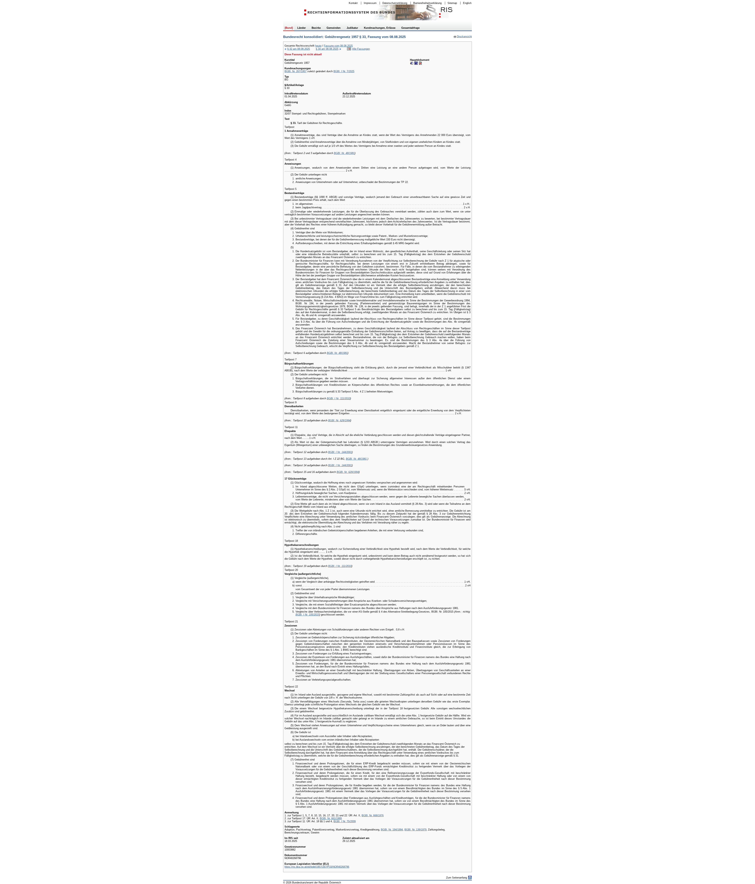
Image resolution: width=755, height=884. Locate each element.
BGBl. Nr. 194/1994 (392, 829)
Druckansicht (462, 36)
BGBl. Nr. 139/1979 (415, 829)
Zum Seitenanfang (456, 877)
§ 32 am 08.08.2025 (298, 48)
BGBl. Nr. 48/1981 (344, 153)
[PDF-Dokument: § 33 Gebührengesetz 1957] (420, 63)
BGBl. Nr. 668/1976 (373, 815)
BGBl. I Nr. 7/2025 (343, 71)
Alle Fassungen (361, 48)
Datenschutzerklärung (393, 3)
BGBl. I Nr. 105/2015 (307, 614)
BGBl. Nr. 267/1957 (296, 71)
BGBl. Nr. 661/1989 (331, 818)
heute (318, 45)
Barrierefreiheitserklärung (426, 3)
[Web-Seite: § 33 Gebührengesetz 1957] (411, 63)
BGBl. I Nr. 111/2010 (338, 398)
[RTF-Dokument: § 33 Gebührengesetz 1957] (416, 63)
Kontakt (352, 3)
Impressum (369, 3)
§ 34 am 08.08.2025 (327, 48)
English (467, 3)
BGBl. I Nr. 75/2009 (344, 821)
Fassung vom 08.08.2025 (338, 45)
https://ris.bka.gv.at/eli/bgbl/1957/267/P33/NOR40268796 (317, 866)
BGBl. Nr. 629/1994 (339, 420)
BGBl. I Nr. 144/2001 (340, 452)
